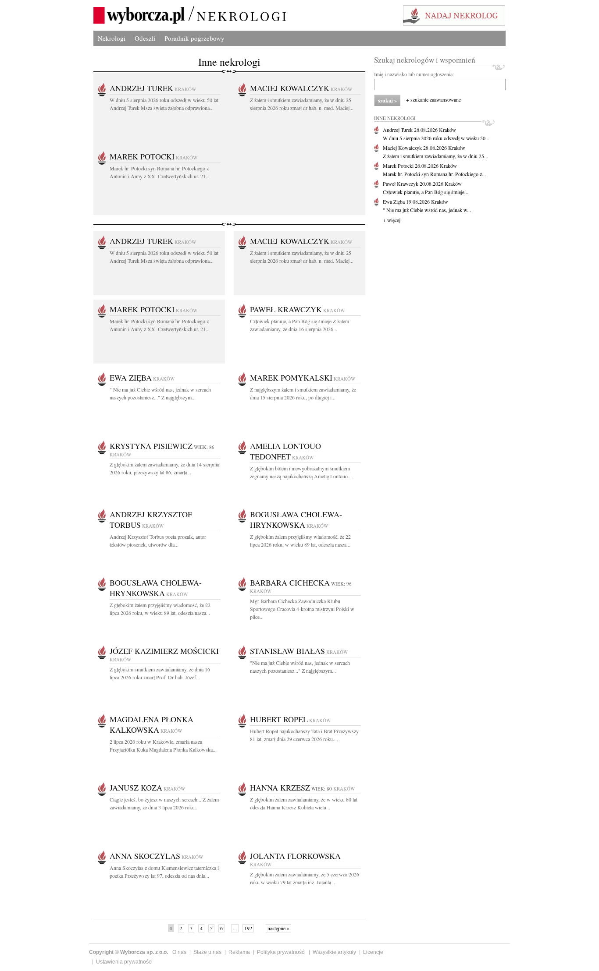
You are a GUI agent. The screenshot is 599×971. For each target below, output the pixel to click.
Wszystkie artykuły (334, 952)
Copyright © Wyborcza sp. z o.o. (128, 952)
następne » (278, 928)
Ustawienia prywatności (124, 962)
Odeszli (145, 38)
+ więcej (391, 219)
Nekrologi (111, 38)
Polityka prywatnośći (281, 952)
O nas (179, 952)
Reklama (239, 952)
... (235, 928)
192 (248, 928)
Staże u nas (207, 952)
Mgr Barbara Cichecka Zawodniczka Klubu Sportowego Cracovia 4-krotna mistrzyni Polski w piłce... (302, 608)
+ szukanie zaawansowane (433, 99)
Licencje (373, 952)
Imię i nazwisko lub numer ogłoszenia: (414, 74)
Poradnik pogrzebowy (194, 38)
